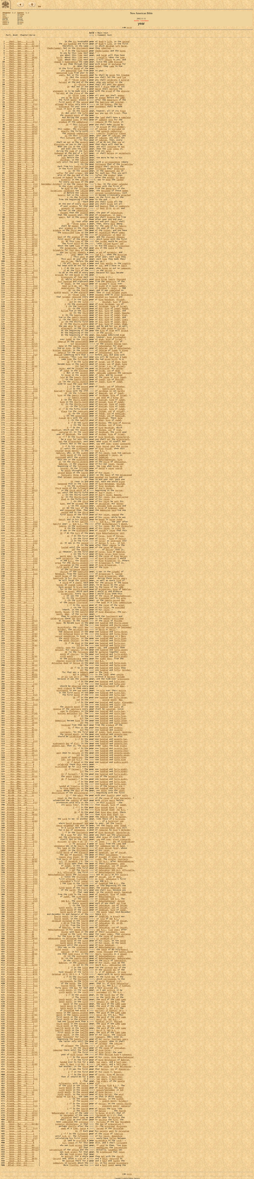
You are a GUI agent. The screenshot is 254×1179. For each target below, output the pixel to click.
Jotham (102, 411)
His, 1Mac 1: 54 (20, 638)
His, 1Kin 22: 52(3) (22, 344)
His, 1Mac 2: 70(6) (22, 645)
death (124, 524)
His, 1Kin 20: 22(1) (22, 333)
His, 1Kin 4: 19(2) (22, 277)
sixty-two (119, 711)
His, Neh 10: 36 (20, 587)
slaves (122, 133)
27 (60, 409)
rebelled (106, 48)
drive (106, 87)
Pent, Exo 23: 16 (20, 82)
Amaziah (103, 393)
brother (57, 350)
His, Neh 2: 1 (20, 576)
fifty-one (119, 682)
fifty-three (120, 697)
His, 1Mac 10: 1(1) (22, 704)
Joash (123, 377)
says (122, 863)
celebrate (112, 80)
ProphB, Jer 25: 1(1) (22, 870)
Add (86, 823)
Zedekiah (103, 455)
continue (111, 146)
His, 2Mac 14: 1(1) (22, 786)
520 (123, 543)
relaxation (116, 213)
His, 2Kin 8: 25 (20, 364)
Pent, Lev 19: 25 (20, 113)
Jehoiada (101, 373)
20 (86, 219)
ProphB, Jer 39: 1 (20, 910)
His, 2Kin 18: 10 (20, 432)
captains (127, 373)
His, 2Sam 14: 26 (20, 273)
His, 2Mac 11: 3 (20, 766)
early (108, 874)
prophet (112, 859)
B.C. (102, 254)
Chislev (64, 571)
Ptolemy (118, 621)
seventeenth (81, 341)
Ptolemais (74, 711)
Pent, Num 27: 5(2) (22, 180)
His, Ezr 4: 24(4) (22, 549)
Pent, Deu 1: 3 (20, 197)
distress (127, 857)
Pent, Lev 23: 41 (20, 115)
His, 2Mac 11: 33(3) (22, 776)
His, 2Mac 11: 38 (20, 779)
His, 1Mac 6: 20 (20, 668)
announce (81, 844)
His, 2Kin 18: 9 (20, 427)
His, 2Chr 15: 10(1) (22, 490)
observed (76, 686)
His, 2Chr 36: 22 (20, 536)
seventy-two (120, 739)
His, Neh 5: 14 (20, 578)
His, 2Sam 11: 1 (20, 268)
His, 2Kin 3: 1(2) (22, 355)
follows (66, 621)
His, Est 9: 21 (20, 616)
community (124, 206)
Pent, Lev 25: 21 (20, 144)
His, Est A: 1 (20, 605)
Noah (101, 41)
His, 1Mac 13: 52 (20, 736)
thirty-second (80, 578)
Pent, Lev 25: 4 (20, 117)
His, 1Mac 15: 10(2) (22, 751)
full (85, 151)
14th (85, 418)
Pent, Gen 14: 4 (20, 48)
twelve (116, 578)
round (115, 286)
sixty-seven (120, 720)
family (114, 221)
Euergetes (125, 798)
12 (69, 286)
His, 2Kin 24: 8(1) (22, 451)
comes (116, 149)
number (121, 127)
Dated (77, 762)
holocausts (127, 295)
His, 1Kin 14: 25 (20, 300)
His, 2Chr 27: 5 (20, 510)
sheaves (120, 237)
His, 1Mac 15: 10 (20, 748)
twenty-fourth (80, 346)
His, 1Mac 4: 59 (20, 658)
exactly (65, 131)
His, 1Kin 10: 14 (20, 297)
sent (112, 446)
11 (67, 77)
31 (114, 208)
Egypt (68, 284)
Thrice (82, 84)
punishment (112, 855)
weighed (99, 297)
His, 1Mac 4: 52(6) (22, 656)
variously (111, 627)
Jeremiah (73, 861)
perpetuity (125, 153)
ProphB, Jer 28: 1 (20, 885)
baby (124, 357)
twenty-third (81, 377)
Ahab (124, 324)
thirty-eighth (80, 324)
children (64, 160)
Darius (102, 543)
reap (108, 444)
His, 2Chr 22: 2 (20, 503)
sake (107, 226)
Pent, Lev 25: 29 (20, 151)
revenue (57, 709)
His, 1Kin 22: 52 (20, 341)
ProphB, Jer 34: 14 (20, 903)
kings (123, 51)
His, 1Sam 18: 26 (20, 261)
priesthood (61, 766)
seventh (84, 75)
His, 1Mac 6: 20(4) (22, 670)
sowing (119, 674)
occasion (110, 802)
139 (63, 759)
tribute (67, 688)
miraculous (123, 246)
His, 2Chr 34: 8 (20, 528)
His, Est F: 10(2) (22, 621)
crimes (78, 173)
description (58, 793)
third (85, 177)
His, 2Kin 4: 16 (20, 357)
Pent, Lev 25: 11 (20, 135)
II (110, 391)
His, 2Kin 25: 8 (20, 459)
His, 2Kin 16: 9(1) (22, 418)
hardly (121, 391)
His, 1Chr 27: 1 (20, 470)
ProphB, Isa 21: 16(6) (22, 821)
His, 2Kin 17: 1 (20, 420)
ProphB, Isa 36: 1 (20, 833)
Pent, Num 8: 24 (20, 166)
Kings (102, 277)
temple (62, 526)
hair (113, 273)
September (126, 627)
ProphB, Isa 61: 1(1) (22, 841)
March (102, 629)
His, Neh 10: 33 (20, 582)
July (102, 918)
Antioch (59, 650)
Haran (124, 46)
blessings (59, 144)
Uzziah (102, 402)
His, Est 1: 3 (20, 607)
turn (77, 268)
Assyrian (122, 254)
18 (74, 66)
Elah (124, 315)
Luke (74, 841)
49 (74, 674)
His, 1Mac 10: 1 (20, 702)
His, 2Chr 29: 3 (20, 514)
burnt (106, 585)
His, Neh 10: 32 (20, 580)
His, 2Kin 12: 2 (20, 375)
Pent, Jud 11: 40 (20, 250)
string (104, 800)
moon (77, 182)
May (120, 700)
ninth (85, 149)
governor (127, 732)
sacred (116, 124)
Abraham (110, 46)
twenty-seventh (80, 317)
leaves (62, 857)
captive (126, 453)
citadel (116, 571)
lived (83, 263)
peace (69, 776)
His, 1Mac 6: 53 (20, 679)
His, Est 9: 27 (20, 618)
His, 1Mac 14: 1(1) (22, 741)
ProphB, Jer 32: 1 (20, 894)
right (21, 16)
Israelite (112, 133)
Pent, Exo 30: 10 (20, 89)
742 (118, 809)
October (62, 629)
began (98, 186)
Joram (102, 362)
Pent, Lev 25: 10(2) (22, 127)
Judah (117, 308)
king (115, 302)
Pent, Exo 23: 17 (20, 84)
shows (115, 857)
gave (97, 279)
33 (70, 313)
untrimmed (66, 120)
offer (117, 295)
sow (119, 142)
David (76, 263)
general (104, 817)
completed (114, 290)
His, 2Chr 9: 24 (20, 479)
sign (69, 439)
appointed (71, 70)
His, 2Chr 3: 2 (20, 473)
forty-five (120, 638)
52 (72, 344)
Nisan (115, 243)
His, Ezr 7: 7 (20, 565)
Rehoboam (109, 300)
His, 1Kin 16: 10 (20, 317)
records (64, 468)
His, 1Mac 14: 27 (20, 743)
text (124, 344)
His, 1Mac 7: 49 (20, 686)
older (115, 184)
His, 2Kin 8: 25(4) (22, 366)
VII (80, 713)
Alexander (127, 702)
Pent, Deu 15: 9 (20, 213)
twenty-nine (108, 389)
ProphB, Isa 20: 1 (20, 817)
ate (97, 248)
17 (75, 84)
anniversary (74, 658)
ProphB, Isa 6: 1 (20, 807)
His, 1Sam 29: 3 (20, 265)
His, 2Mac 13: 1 (20, 782)
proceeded (104, 598)
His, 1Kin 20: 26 (20, 335)
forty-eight (120, 654)
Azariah (58, 391)
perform (113, 89)
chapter (60, 661)
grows (105, 441)
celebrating (57, 618)
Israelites (127, 164)
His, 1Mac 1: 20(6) (22, 634)
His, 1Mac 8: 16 (20, 690)
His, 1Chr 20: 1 (20, 466)
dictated (67, 921)
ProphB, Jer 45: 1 (20, 921)
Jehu (105, 355)
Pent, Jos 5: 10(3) (22, 243)
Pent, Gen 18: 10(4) (22, 57)
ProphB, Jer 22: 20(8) (22, 861)
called (107, 243)
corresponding (112, 162)
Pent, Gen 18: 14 (20, 59)
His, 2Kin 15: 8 (20, 400)
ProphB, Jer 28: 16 (20, 890)
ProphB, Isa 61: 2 (20, 844)
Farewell (76, 769)
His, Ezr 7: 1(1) (22, 558)
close (77, 93)
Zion (115, 830)
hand (122, 846)
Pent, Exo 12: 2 (20, 68)
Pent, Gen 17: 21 (20, 53)
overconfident (107, 828)
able (70, 326)
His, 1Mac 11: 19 (20, 720)
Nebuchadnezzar (107, 459)
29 (68, 87)
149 (97, 776)
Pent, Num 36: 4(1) (22, 193)
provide (59, 275)
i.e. (109, 366)
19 (62, 241)
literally (101, 57)
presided (120, 607)
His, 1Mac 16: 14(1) (22, 755)
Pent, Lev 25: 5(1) (22, 122)
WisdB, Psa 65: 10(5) (22, 793)
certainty (67, 558)
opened (115, 514)
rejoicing (106, 736)
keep (108, 180)
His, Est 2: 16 (20, 610)
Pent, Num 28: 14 (20, 182)
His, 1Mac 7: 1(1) (22, 684)
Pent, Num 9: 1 (20, 168)
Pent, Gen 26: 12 (20, 62)
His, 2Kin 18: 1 (20, 425)
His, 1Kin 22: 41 (20, 339)
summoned (111, 373)
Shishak (120, 300)
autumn (121, 677)
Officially (128, 870)
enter (71, 104)
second (125, 41)
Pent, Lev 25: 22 (20, 146)
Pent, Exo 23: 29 (20, 87)
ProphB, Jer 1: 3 (20, 852)
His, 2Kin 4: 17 (20, 359)
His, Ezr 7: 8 (20, 567)
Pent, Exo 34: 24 (20, 98)
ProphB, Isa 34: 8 (20, 830)
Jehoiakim (104, 866)
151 (97, 786)
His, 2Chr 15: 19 (20, 492)
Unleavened (126, 475)
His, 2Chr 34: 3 (20, 517)
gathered (103, 652)
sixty (123, 652)
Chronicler (127, 526)
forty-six (119, 643)
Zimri (125, 319)
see (121, 243)
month (77, 68)
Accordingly (64, 627)
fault (124, 265)
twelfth (84, 364)
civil (80, 627)
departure (112, 100)
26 (80, 286)
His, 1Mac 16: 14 (20, 753)
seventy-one (120, 734)
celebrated (75, 736)
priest (116, 732)
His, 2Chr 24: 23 (20, 508)
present (109, 344)
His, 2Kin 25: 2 (20, 457)
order (118, 528)
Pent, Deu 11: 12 (20, 199)
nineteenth (82, 459)
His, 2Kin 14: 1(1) (22, 389)
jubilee (103, 129)
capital (75, 650)
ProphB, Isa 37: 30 (20, 835)
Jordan (103, 241)
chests (59, 647)
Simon (102, 732)
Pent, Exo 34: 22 (20, 93)
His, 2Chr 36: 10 (20, 533)
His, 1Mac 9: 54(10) (22, 700)
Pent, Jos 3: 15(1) (22, 239)
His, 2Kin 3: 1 (20, 352)
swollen (123, 241)
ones (118, 828)
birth (59, 57)
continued (60, 457)
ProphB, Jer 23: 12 (20, 863)
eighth (84, 146)
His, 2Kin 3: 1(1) (22, 350)
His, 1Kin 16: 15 (20, 319)
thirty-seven (121, 623)
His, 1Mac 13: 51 (20, 734)
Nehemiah (60, 574)
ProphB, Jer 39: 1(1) (22, 912)
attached (126, 195)
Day (120, 104)
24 (69, 111)
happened (62, 484)
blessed (118, 62)
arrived (57, 177)
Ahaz (101, 420)
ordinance (64, 106)
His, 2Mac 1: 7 (20, 757)
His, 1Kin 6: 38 (20, 290)
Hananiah (115, 888)
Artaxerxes (110, 558)
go (67, 98)
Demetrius (60, 720)
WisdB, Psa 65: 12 (20, 795)
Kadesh (69, 177)
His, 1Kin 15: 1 (20, 304)
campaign (125, 268)
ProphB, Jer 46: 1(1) (22, 923)
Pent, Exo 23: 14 (20, 80)
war (59, 492)
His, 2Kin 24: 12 (20, 453)
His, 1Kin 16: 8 (20, 315)
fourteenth (82, 51)
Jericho (76, 753)
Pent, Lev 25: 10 (20, 124)
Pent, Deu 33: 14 (20, 237)
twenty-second (112, 600)
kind (118, 580)
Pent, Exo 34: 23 (20, 95)
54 (74, 697)
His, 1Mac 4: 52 (20, 654)
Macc (123, 636)
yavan (4, 16)
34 (117, 923)
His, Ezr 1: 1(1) (22, 541)
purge (112, 519)
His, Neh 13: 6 (20, 589)
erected (119, 102)
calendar (123, 184)
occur (59, 790)
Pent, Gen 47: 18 (20, 66)
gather (110, 82)
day (118, 171)
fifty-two (119, 693)
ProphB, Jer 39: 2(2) (22, 918)
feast (108, 475)
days (77, 250)
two (100, 265)
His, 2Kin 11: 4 (20, 373)
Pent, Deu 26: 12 (20, 228)
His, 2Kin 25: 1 (20, 455)
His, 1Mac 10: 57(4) (22, 713)
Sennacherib (122, 437)
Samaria (62, 341)
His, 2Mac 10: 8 (20, 764)
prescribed (68, 232)
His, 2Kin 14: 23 (20, 393)
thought (64, 213)
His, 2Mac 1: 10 (20, 762)
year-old (4, 20)
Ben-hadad (101, 335)
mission (62, 841)
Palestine (78, 859)
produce (63, 122)
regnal (84, 881)
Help (39, 6)
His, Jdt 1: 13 (20, 598)
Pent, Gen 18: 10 (20, 55)
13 (75, 140)
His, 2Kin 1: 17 (20, 348)
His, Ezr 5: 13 (20, 552)
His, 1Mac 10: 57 (20, 711)
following (100, 164)
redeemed (58, 153)
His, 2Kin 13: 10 (20, 382)
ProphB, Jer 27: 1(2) (22, 883)
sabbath (103, 120)
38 (69, 290)
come (116, 825)
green (76, 857)
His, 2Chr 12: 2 (20, 484)
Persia (119, 536)
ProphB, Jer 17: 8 (20, 857)
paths (125, 795)
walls (69, 805)
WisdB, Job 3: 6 (20, 790)
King (101, 300)
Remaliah (120, 413)
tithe (110, 202)
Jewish (79, 184)
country (126, 263)
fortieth (83, 188)
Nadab (125, 308)
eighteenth (82, 304)
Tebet (111, 912)
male (113, 224)
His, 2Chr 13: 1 (20, 486)
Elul (76, 743)
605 (113, 870)
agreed (68, 587)
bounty (110, 795)
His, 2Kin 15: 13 (20, 402)
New (86, 184)
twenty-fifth (81, 166)
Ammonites (105, 510)
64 (67, 925)
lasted (64, 547)
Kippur (108, 104)
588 (112, 899)
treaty (76, 776)
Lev (71, 677)
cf (114, 235)
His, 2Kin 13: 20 (20, 384)
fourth (84, 109)
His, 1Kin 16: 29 (20, 324)
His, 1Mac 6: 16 (20, 663)
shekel (78, 582)
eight (103, 658)
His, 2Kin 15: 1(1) (22, 397)
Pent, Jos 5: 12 (20, 248)
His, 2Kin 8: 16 (20, 362)
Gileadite (58, 250)
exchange (116, 64)
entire (122, 690)
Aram (111, 330)
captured (63, 432)
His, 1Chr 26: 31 (20, 468)
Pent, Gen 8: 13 (20, 44)
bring (110, 204)
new (72, 182)
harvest (63, 82)
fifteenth (83, 393)
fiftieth (83, 124)
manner (107, 618)
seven (124, 292)
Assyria (126, 423)
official (70, 879)
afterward (66, 328)
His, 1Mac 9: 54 (20, 697)
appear (121, 84)
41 (69, 727)
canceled (110, 709)
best (60, 237)
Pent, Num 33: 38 (20, 188)
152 (124, 704)
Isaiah (62, 418)
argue (58, 563)
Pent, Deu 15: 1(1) (22, 208)
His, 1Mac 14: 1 (20, 739)
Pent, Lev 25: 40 (20, 155)
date (61, 346)
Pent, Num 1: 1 (20, 164)
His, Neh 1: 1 (20, 571)
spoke (110, 328)
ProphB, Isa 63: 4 (20, 846)
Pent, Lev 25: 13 (20, 140)
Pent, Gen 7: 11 (20, 41)
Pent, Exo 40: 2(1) (22, 100)
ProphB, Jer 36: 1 (20, 905)
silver (72, 252)
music (112, 800)
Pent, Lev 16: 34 (20, 106)
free (115, 602)
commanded (113, 647)
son (118, 304)
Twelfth (84, 366)
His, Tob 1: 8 (20, 594)
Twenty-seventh (80, 397)
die (109, 890)
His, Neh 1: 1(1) (22, 574)
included (116, 129)
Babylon (60, 453)
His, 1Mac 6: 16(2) (22, 665)
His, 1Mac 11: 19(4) (22, 723)
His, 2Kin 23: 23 (20, 448)
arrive (103, 127)
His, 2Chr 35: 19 (20, 530)
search (118, 468)
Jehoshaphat (119, 337)
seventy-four (121, 748)
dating (121, 901)
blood (21, 22)
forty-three (120, 632)
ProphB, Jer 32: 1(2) (22, 899)
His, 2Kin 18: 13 (20, 437)
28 (66, 652)
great (122, 605)
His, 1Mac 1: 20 (20, 632)
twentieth (110, 171)
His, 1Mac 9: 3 (20, 693)
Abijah (119, 486)
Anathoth (77, 855)
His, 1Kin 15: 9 (20, 306)
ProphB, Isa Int (20, 805)
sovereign (116, 541)
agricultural (81, 793)
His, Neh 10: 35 (20, 585)
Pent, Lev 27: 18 (20, 162)
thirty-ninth (81, 402)
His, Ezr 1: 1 (20, 538)
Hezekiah (103, 418)
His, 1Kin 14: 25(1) (22, 302)
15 (107, 208)
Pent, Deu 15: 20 (20, 219)
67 (75, 716)
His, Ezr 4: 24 (20, 547)
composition (125, 602)
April (112, 629)
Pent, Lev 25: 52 (20, 157)
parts (65, 859)
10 (77, 89)
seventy (118, 727)
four (71, 250)
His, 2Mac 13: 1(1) (22, 784)
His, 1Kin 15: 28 (20, 311)
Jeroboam (109, 304)
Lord (64, 819)
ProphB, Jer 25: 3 (20, 877)
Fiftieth (83, 127)
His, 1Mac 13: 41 (20, 727)
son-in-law (67, 261)
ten (66, 252)
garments (111, 252)
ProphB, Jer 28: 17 (20, 892)
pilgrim (125, 80)
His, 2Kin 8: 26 (20, 368)
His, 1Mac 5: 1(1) (22, 661)
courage (117, 506)
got (65, 64)
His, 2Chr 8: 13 (20, 475)
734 (97, 254)
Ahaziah (66, 350)
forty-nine (120, 663)
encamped (77, 823)
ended (98, 66)
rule (102, 690)
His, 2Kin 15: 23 (20, 406)
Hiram (104, 279)
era (120, 776)
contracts (65, 732)
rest (110, 120)
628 (101, 522)
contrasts (123, 859)
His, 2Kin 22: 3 (20, 446)
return (108, 59)
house (125, 582)
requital (103, 830)
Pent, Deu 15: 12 (20, 217)
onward (98, 166)
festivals (66, 475)
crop (109, 149)
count (122, 790)
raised (119, 464)
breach (116, 916)
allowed (59, 104)
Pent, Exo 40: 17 (20, 102)
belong (110, 153)
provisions (67, 277)
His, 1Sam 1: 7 (20, 257)
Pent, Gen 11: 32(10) (22, 46)
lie (124, 77)
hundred (72, 44)
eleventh (83, 292)
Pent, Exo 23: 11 (20, 77)
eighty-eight (121, 762)
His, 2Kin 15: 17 (20, 404)
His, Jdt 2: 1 (20, 600)
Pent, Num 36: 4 (20, 191)
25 (62, 113)
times (83, 80)
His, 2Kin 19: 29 (20, 439)
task (64, 848)
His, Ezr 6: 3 (20, 554)
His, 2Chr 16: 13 (20, 499)
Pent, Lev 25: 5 (20, 120)
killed (64, 311)
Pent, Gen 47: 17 (20, 64)
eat (106, 113)
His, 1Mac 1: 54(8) (22, 640)
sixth (85, 144)
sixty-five (120, 716)
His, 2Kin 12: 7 (20, 377)
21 (66, 769)
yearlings (5, 24)
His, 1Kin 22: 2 (20, 337)
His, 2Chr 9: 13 (20, 477)
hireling (120, 819)
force (100, 508)
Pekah (102, 413)
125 (73, 759)
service (109, 582)
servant (22, 14)
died (67, 188)
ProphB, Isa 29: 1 (20, 823)
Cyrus (102, 536)
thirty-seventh (80, 382)
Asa (100, 308)
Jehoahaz (120, 386)
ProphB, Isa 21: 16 (20, 819)
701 (76, 805)
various (99, 193)
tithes (118, 228)
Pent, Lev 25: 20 (20, 142)
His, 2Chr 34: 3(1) (22, 522)
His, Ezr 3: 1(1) (22, 543)
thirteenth (82, 48)
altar (122, 585)
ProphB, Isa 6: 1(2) (22, 809)
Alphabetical (6, 12)
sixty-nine (120, 757)
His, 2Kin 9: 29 (20, 370)
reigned (79, 368)
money (71, 591)
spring (108, 270)
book (103, 602)
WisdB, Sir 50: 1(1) (22, 802)
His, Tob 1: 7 (20, 591)
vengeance (79, 830)
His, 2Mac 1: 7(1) (22, 759)
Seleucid (113, 776)
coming (112, 545)
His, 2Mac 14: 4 (20, 788)
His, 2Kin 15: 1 (20, 395)
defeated (68, 632)
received (76, 297)
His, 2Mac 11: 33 (20, 774)
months (109, 263)
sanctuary (76, 709)
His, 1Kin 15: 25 (20, 308)
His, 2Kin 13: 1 (20, 379)
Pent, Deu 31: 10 (20, 232)
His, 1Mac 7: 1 (20, 682)
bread (104, 64)
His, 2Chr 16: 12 (20, 497)
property (66, 180)
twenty (111, 279)
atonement (58, 91)
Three (76, 80)
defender (126, 830)
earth (72, 890)
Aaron (98, 89)
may (97, 113)
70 (66, 643)
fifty (117, 668)
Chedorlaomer (54, 48)
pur (124, 612)
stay (69, 857)
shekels (82, 252)
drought (103, 857)
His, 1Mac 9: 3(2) (22, 695)
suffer (59, 173)
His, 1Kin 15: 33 (20, 313)
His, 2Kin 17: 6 (20, 423)
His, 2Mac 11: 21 (20, 769)
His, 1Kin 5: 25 (20, 279)
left (117, 46)
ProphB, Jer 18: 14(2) (22, 859)
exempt (75, 226)
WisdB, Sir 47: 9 (20, 800)
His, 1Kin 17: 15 (20, 326)
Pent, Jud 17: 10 (20, 252)
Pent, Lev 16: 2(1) (22, 104)
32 (69, 413)
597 (97, 451)
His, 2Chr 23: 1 (20, 506)
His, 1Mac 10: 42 (20, 709)
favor (102, 841)
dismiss (111, 217)
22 (79, 202)
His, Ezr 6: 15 (20, 556)
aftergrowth (122, 439)
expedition (69, 636)
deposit (104, 206)
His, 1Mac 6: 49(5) (22, 674)
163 (97, 661)
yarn (3, 14)
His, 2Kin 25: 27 (20, 462)
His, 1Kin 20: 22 (20, 330)
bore (69, 109)
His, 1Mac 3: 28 (20, 647)
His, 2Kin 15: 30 (20, 411)
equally (112, 246)
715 (121, 814)
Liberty (100, 133)
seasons (75, 800)
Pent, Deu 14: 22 (20, 202)
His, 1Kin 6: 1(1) (22, 286)
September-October (51, 184)
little (70, 828)
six (74, 41)
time (80, 53)
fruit (59, 109)
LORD (110, 62)
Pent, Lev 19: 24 (20, 111)
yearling (4, 22)
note (103, 397)
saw (120, 807)
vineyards (125, 444)
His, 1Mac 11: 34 (20, 725)
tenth (63, 455)
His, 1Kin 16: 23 (20, 322)
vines (76, 120)
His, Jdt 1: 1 (20, 596)
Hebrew (84, 239)
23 (69, 95)
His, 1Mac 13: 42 (20, 732)
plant (116, 444)
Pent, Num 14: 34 (20, 173)
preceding (83, 129)
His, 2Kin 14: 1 (20, 386)
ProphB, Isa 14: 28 (20, 812)
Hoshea (102, 423)
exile (106, 462)
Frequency (20, 12)
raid (69, 384)
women (125, 191)
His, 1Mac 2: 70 (20, 643)
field (116, 122)
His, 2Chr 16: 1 (20, 495)
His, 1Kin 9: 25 (20, 295)
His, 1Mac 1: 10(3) (22, 625)
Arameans (113, 508)
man (79, 690)
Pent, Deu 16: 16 (20, 224)
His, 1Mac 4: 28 (20, 652)
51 (63, 925)
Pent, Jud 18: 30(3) (22, 254)
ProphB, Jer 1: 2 (20, 850)
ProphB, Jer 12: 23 (20, 855)
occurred (100, 627)
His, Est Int (20, 602)
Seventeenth (81, 344)
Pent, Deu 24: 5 (20, 226)
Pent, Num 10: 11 (20, 171)
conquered (70, 510)
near (118, 215)
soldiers (81, 647)
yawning (4, 17)
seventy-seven (121, 753)
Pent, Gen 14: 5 (20, 51)
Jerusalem (104, 368)
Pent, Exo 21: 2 (20, 75)
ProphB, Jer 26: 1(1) (22, 879)
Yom (101, 104)
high (109, 732)
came (111, 66)
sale (108, 151)
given (112, 75)
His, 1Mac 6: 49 (20, 672)
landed (119, 180)
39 (121, 923)
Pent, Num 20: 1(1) (22, 175)
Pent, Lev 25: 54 (20, 160)
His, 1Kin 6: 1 (20, 281)
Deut (122, 177)
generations (67, 288)
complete (126, 117)
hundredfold (71, 62)
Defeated (68, 634)
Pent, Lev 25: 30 (20, 153)
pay (99, 647)
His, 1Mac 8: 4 (20, 688)
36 (68, 418)
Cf (117, 177)
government (62, 690)
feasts (118, 823)
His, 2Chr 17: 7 (20, 501)
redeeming (105, 846)
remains (99, 122)
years (62, 75)
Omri (124, 322)
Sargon (122, 817)
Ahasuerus (110, 612)
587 (111, 918)
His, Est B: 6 (20, 614)
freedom (125, 75)
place (64, 411)
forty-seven (120, 650)
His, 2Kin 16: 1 (20, 416)
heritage (106, 191)
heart (80, 846)
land (118, 77)
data (120, 418)
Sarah (104, 55)
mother (119, 368)
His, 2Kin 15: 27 (20, 409)
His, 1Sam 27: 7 (20, 263)
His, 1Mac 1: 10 (20, 623)
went (82, 257)
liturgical (82, 602)
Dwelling (104, 102)
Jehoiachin (120, 462)
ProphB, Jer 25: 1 (20, 866)
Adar (69, 556)
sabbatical (82, 122)
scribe (124, 446)
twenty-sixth (81, 315)
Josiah (105, 446)
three (76, 98)
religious (78, 629)
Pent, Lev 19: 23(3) (22, 109)
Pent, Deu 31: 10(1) (22, 235)
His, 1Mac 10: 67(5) (22, 718)
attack (124, 330)
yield (111, 248)
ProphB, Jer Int (20, 848)
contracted (122, 497)
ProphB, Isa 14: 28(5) (22, 814)
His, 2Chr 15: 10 (20, 488)
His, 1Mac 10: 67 (20, 716)
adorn (80, 795)
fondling (114, 357)
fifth (85, 113)
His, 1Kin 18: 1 (20, 328)
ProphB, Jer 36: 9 (20, 907)
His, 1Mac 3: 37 (20, 650)
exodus (111, 175)
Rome (58, 623)
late (62, 377)
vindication (127, 841)
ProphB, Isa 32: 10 (20, 828)
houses (59, 585)
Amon (118, 877)
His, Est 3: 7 (20, 612)
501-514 (129, 27)
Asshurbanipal (110, 524)
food (80, 277)
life (109, 41)
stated (71, 585)
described (108, 636)
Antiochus (57, 663)
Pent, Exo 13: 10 (20, 70)
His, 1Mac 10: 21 (20, 707)
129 (69, 759)
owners (61, 195)
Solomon (77, 279)
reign (113, 284)
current (84, 614)
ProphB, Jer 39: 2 (20, 916)
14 (66, 80)
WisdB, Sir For (20, 798)
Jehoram (103, 348)
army (123, 598)
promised (63, 357)
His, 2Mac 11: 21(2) (22, 771)
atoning (125, 91)
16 (68, 224)
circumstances (112, 193)
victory (124, 874)
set (100, 252)
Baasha (125, 313)
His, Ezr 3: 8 (20, 545)
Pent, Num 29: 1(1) (22, 184)
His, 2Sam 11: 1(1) (22, 270)
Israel (123, 306)
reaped (57, 62)
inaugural (83, 464)
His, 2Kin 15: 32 (20, 413)
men (114, 84)
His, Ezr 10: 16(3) (22, 569)
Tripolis (75, 786)
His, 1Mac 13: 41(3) (22, 730)
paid (114, 510)
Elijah (121, 328)
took (108, 292)
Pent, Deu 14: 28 (20, 204)
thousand (121, 279)
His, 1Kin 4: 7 (20, 275)
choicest (110, 237)
